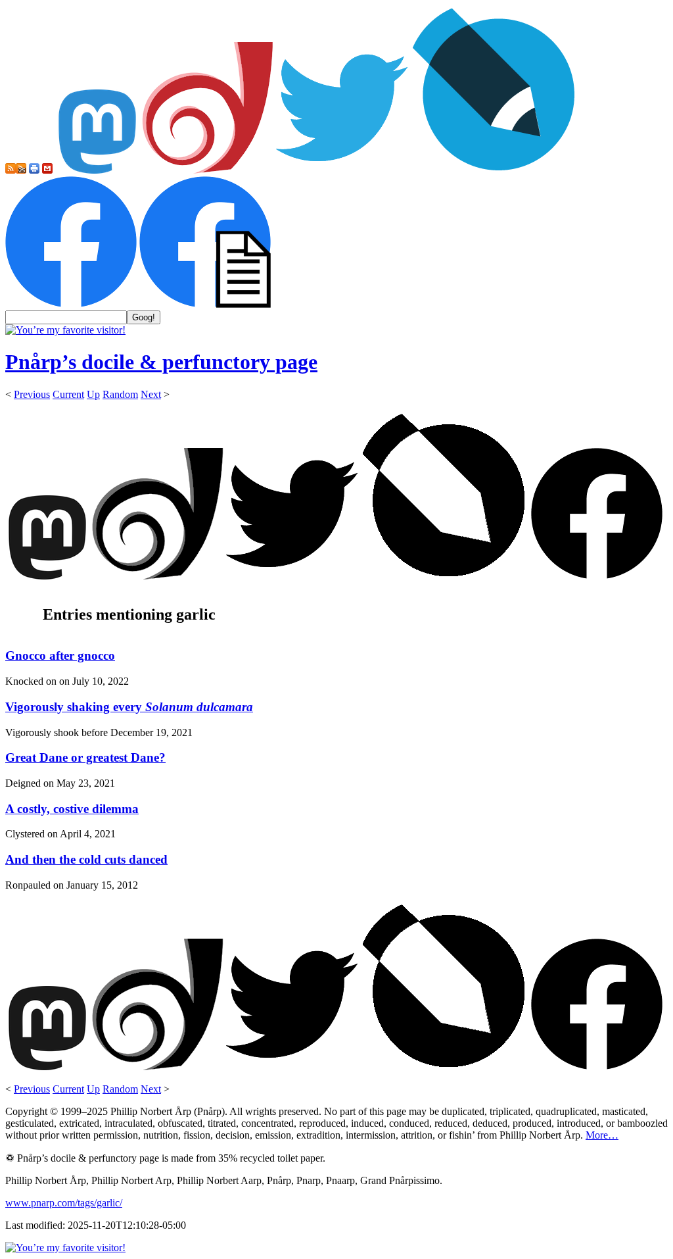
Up (93, 394)
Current (68, 394)
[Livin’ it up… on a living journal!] (494, 170)
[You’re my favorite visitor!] (65, 329)
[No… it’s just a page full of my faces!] (205, 304)
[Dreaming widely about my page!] (207, 170)
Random (120, 394)
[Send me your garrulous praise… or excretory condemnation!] (47, 170)
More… (602, 1135)
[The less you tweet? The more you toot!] (97, 170)
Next (151, 394)
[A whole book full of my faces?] (71, 304)
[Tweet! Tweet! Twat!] (341, 170)
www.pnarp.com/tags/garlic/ (63, 1202)
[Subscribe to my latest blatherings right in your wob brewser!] (21, 170)
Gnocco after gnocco (60, 655)
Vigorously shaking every (129, 707)
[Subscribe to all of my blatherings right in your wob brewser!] (10, 170)
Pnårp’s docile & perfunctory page (161, 362)
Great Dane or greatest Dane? (85, 757)
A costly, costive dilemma (72, 809)
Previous (32, 394)
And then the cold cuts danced (86, 859)
